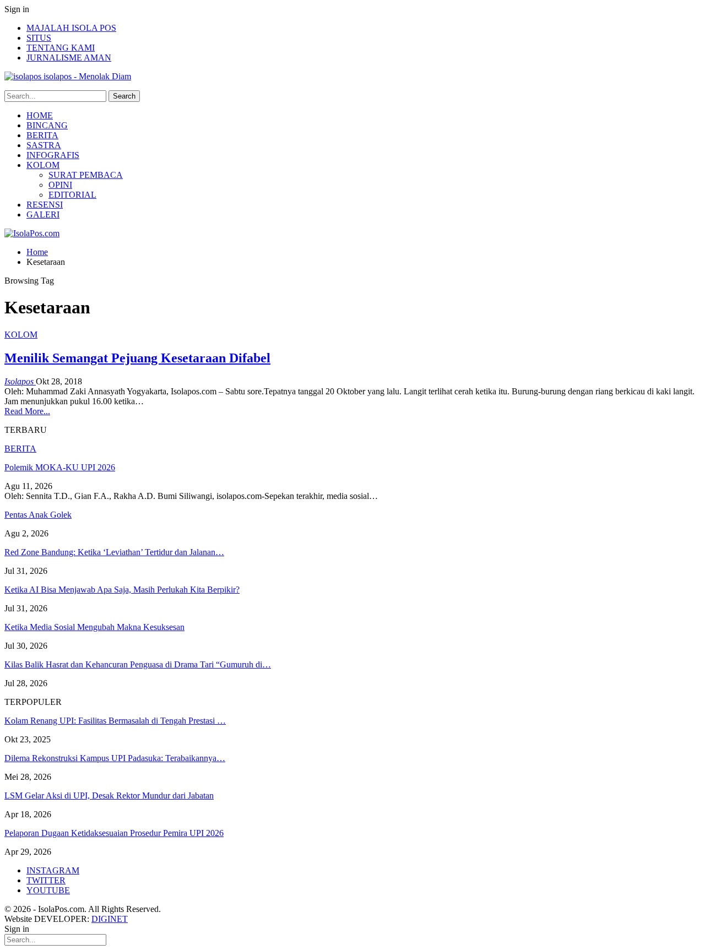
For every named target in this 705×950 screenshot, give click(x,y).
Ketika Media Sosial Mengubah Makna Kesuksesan (94, 627)
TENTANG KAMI (60, 47)
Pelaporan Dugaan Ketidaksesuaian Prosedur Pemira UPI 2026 (114, 833)
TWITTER (46, 880)
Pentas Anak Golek (38, 514)
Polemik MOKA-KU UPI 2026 (59, 467)
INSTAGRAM (52, 870)
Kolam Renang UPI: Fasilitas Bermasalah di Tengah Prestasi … (115, 720)
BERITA (42, 135)
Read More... (27, 411)
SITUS (38, 37)
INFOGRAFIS (52, 155)
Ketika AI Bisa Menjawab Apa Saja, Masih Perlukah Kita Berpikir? (122, 589)
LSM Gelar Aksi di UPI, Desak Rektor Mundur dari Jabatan (109, 795)
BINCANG (47, 125)
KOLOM (42, 165)
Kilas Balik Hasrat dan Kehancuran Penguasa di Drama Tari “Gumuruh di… (137, 664)
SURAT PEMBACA (85, 175)
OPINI (60, 184)
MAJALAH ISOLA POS (71, 27)
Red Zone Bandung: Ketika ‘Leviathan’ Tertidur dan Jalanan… (114, 552)
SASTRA (43, 145)
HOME (39, 115)
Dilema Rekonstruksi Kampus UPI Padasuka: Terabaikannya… (114, 758)
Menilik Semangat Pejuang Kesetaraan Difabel (137, 358)
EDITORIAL (72, 194)
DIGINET (109, 919)
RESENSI (44, 204)
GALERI (42, 214)
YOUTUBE (48, 890)
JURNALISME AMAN (68, 57)
